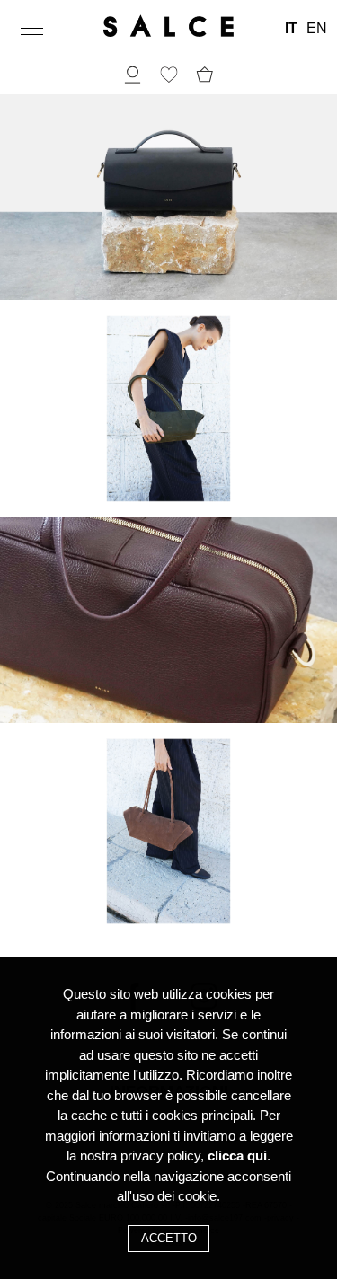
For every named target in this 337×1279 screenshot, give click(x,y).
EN (316, 29)
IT (291, 29)
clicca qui (237, 1155)
